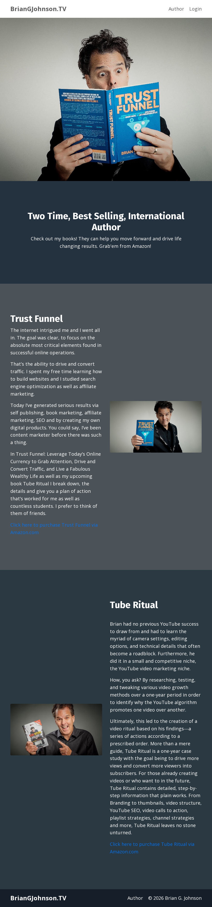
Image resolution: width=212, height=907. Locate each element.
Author (176, 9)
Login (195, 9)
